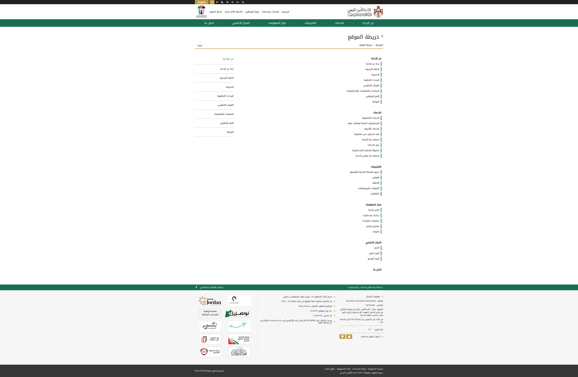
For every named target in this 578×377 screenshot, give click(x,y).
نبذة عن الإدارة (227, 69)
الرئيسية (285, 12)
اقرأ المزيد (378, 329)
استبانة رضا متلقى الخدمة (371, 287)
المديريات (229, 87)
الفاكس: (379, 305)
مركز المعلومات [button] (277, 23)
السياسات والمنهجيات (224, 114)
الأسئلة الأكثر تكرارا (233, 12)
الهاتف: (379, 301)
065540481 (370, 305)
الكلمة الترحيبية (227, 78)
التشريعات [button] (310, 23)
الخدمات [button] (339, 23)
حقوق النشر (330, 369)
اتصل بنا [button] (209, 23)
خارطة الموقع (216, 12)
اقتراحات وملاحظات (270, 12)
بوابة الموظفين (251, 12)
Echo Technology (203, 370)
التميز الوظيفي (227, 123)
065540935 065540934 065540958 (361, 301)
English (202, 2)
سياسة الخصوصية (375, 369)
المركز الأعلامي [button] (241, 23)
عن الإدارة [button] (368, 23)
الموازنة (230, 132)
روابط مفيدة (353, 287)
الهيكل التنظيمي (226, 105)
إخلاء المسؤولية (343, 369)
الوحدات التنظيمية (225, 96)
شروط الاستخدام (359, 369)
